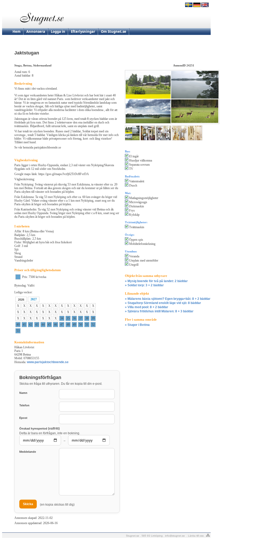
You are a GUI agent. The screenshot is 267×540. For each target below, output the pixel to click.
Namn (23, 392)
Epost (23, 417)
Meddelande (27, 451)
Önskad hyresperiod (39, 428)
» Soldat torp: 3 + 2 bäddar (144, 285)
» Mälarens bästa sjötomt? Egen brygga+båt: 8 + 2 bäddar (167, 299)
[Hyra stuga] (188, 6)
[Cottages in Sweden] (205, 6)
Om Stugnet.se (113, 31)
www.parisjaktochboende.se (48, 362)
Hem (17, 31)
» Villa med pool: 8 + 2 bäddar (146, 307)
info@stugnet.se (175, 535)
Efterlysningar (83, 31)
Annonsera (35, 31)
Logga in (58, 31)
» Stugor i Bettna (137, 325)
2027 (34, 299)
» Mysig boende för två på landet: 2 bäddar (156, 281)
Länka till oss (196, 535)
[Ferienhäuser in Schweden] (197, 6)
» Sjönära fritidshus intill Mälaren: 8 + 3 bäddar (159, 311)
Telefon (24, 405)
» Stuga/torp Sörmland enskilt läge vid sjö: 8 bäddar (163, 303)
